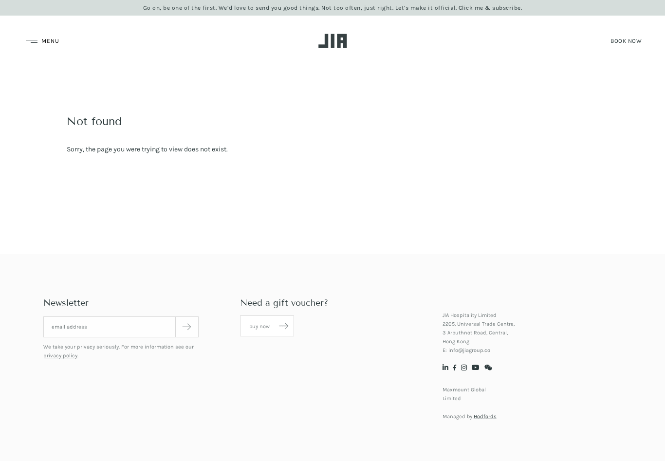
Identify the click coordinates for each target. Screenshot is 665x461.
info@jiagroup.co (469, 350)
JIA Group (332, 41)
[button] (626, 41)
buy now (260, 326)
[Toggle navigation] (41, 41)
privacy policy (60, 355)
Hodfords (485, 416)
